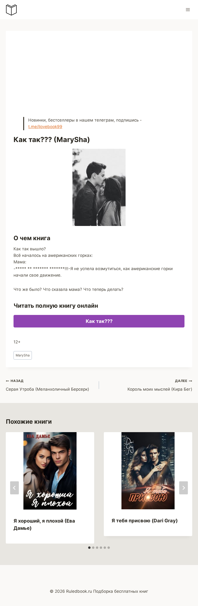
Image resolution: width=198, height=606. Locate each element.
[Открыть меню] (187, 9)
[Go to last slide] (14, 487)
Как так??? (99, 321)
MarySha (23, 355)
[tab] (89, 547)
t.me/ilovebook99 (45, 126)
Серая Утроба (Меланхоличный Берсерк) (47, 385)
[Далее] (183, 487)
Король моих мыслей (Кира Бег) (159, 385)
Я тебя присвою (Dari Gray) (145, 521)
